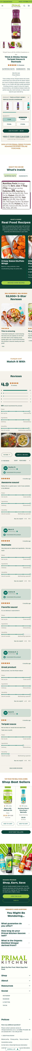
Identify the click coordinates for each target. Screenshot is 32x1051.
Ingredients (23, 176)
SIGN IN (16, 900)
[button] (16, 65)
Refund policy (5, 1039)
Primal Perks (17, 144)
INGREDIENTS (20, 69)
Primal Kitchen (10, 1036)
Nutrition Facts (10, 176)
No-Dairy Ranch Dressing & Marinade (23, 810)
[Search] (24, 5)
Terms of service (24, 1039)
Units (22, 119)
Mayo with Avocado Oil (7, 809)
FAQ (28, 69)
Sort (16, 460)
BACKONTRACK (7, 1)
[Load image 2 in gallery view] (11, 45)
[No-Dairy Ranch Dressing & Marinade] (23, 796)
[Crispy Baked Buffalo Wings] (13, 247)
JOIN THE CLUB (16, 896)
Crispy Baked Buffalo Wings (12, 262)
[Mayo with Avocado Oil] (8, 796)
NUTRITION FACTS (8, 69)
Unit (9, 119)
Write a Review (24, 455)
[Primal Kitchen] (16, 6)
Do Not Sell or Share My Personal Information (14, 1045)
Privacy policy (14, 1039)
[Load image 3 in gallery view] (19, 45)
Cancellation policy (6, 1042)
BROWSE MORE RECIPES (16, 283)
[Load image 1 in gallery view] (4, 45)
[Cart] (29, 5)
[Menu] (2, 5)
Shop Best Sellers (16, 832)
